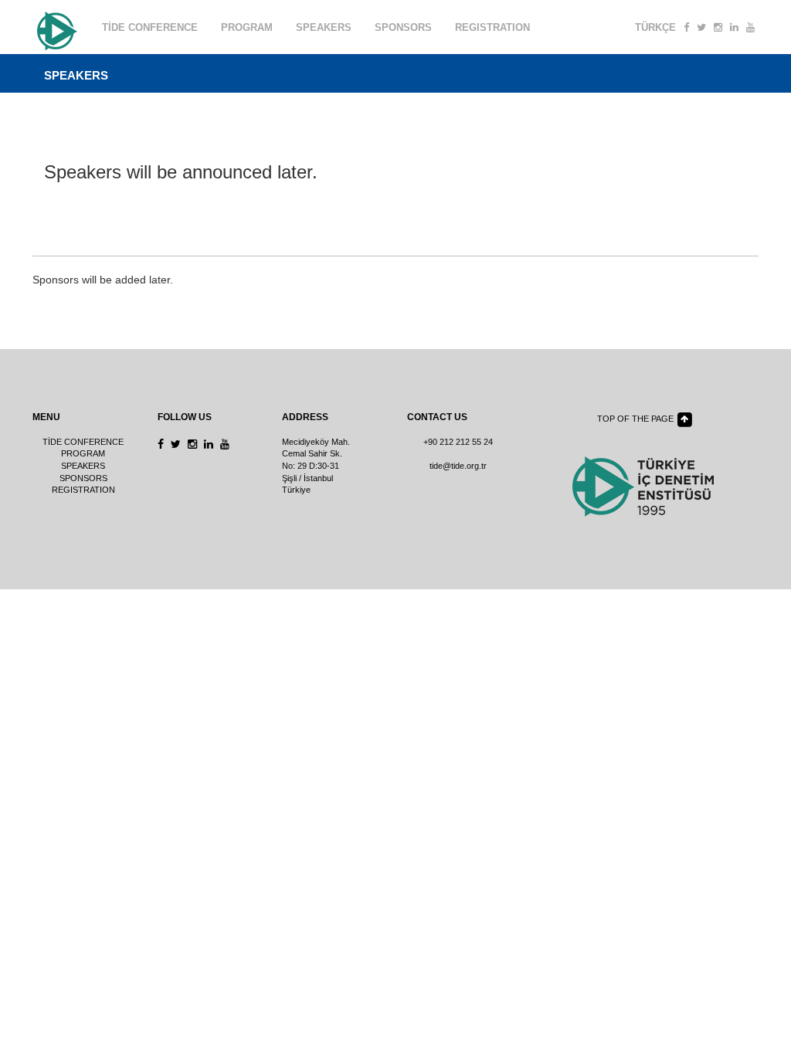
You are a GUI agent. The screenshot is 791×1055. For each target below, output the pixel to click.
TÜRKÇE (655, 27)
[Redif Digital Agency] (55, 27)
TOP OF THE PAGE (636, 418)
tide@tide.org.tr (458, 465)
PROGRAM (247, 27)
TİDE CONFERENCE (150, 27)
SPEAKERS (323, 27)
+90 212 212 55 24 (458, 441)
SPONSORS (403, 27)
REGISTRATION (492, 27)
